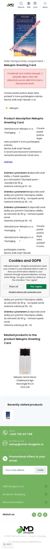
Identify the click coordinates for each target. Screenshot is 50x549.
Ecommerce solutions (19, 541)
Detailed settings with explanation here (25, 292)
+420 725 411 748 (20, 434)
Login (40, 470)
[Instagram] (45, 515)
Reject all (13, 286)
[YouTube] (39, 515)
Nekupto (13, 108)
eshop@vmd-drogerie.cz (26, 444)
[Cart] (35, 5)
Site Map (42, 536)
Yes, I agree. (36, 286)
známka (8, 161)
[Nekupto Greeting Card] (8, 415)
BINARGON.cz (35, 541)
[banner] (10, 5)
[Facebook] (34, 515)
